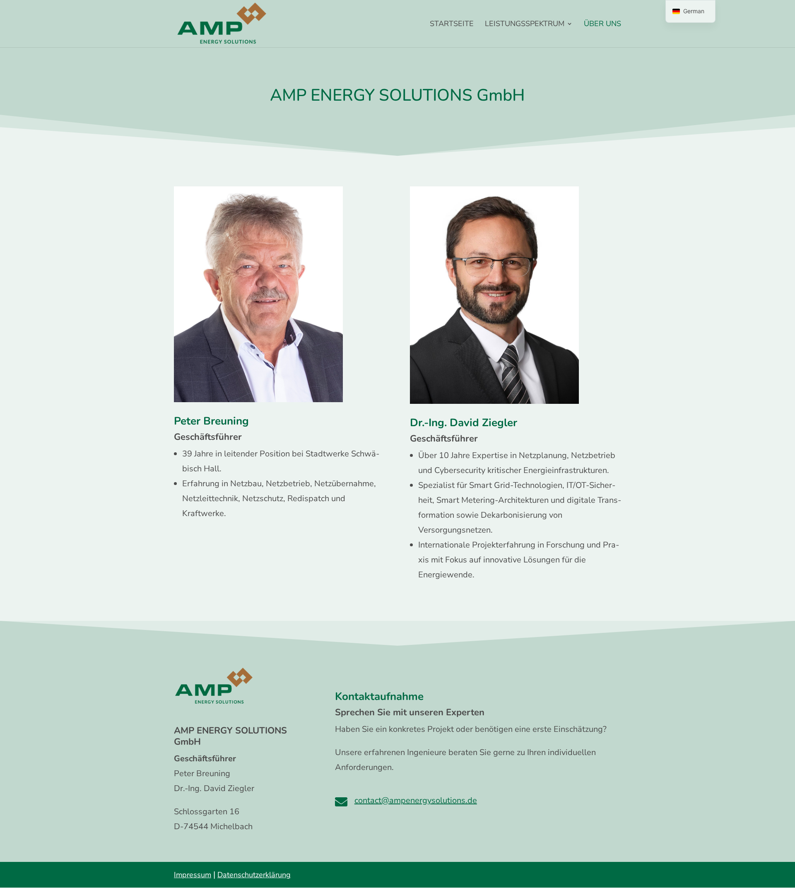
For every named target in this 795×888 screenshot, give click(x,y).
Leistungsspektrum (524, 25)
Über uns (602, 25)
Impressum (192, 875)
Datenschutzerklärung (254, 875)
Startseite (452, 25)
